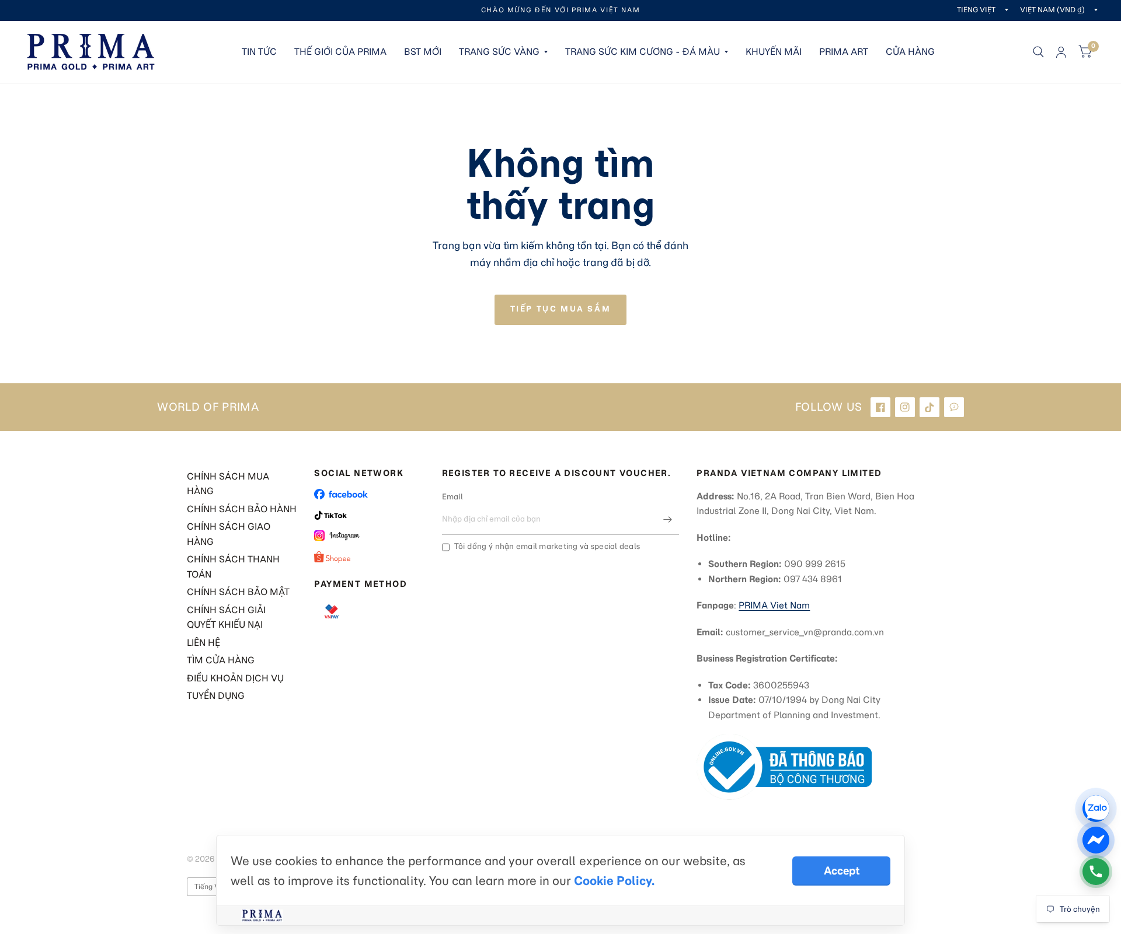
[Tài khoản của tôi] (1061, 52)
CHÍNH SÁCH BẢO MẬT (238, 591)
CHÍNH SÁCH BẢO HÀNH (242, 509)
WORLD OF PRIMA (208, 407)
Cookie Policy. (614, 880)
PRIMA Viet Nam (774, 605)
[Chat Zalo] (1095, 808)
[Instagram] (905, 407)
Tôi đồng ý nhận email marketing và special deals (547, 546)
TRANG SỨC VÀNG (499, 51)
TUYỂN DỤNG (216, 695)
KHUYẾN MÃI (774, 51)
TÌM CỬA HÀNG (221, 660)
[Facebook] (880, 407)
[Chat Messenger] (1095, 840)
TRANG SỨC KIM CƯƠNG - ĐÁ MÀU (642, 51)
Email (452, 497)
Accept (841, 870)
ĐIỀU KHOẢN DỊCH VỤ (235, 678)
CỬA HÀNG (910, 51)
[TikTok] (929, 407)
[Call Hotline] (1095, 871)
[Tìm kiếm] (1038, 52)
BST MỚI (422, 51)
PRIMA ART (843, 51)
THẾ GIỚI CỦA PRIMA (340, 51)
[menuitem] (259, 52)
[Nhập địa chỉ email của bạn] (667, 519)
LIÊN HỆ (203, 642)
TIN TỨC (259, 51)
